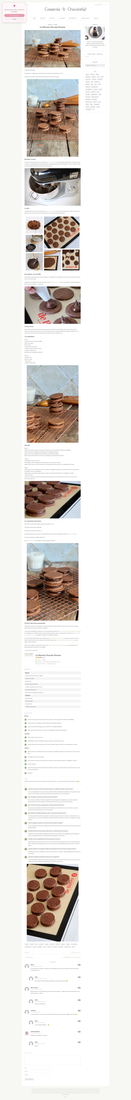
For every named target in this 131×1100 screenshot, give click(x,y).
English (96, 18)
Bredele (32, 944)
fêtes (99, 84)
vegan (98, 106)
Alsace (87, 74)
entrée (87, 84)
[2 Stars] (37, 657)
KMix (45, 946)
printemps (88, 99)
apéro (97, 74)
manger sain (94, 94)
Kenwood (40, 946)
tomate (87, 106)
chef (102, 76)
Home (34, 18)
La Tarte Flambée (29, 957)
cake (37, 944)
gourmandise (28, 946)
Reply (79, 964)
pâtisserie (61, 946)
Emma (27, 952)
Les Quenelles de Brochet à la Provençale (71, 957)
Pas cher (55, 946)
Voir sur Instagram (14, 15)
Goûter (55, 24)
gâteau (68, 944)
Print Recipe (29, 655)
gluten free (74, 944)
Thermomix (96, 104)
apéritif (92, 74)
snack (73, 946)
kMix (53, 524)
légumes (88, 94)
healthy (87, 91)
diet (92, 81)
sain (99, 101)
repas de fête (89, 101)
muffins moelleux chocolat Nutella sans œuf (58, 645)
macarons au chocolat (55, 282)
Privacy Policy (86, 18)
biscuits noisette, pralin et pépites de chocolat (69, 631)
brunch (94, 76)
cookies (46, 944)
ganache (63, 944)
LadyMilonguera (35, 1031)
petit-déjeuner (94, 96)
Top (65, 1097)
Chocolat (50, 24)
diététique (97, 81)
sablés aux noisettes (50, 211)
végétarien (88, 109)
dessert (57, 944)
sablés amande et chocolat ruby (57, 638)
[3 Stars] (38, 657)
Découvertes (72, 18)
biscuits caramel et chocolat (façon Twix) (65, 640)
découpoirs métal (72, 534)
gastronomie (95, 86)
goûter (34, 946)
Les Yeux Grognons (52, 162)
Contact (87, 56)
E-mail (26, 1071)
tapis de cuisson (30, 540)
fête (96, 84)
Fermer (14, 19)
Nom (26, 1067)
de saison (100, 79)
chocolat (41, 944)
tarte (91, 104)
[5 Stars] (41, 657)
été (93, 109)
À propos (42, 18)
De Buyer (52, 944)
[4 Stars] (39, 657)
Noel (100, 94)
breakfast (88, 76)
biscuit (26, 944)
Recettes (51, 18)
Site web (26, 1075)
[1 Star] (36, 657)
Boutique (62, 18)
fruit (92, 84)
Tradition (93, 106)
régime (95, 101)
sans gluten (67, 946)
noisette (49, 946)
